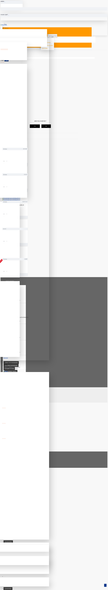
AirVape (5, 149)
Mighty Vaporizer (8, 363)
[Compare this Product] (7, 160)
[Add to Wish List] (4, 160)
